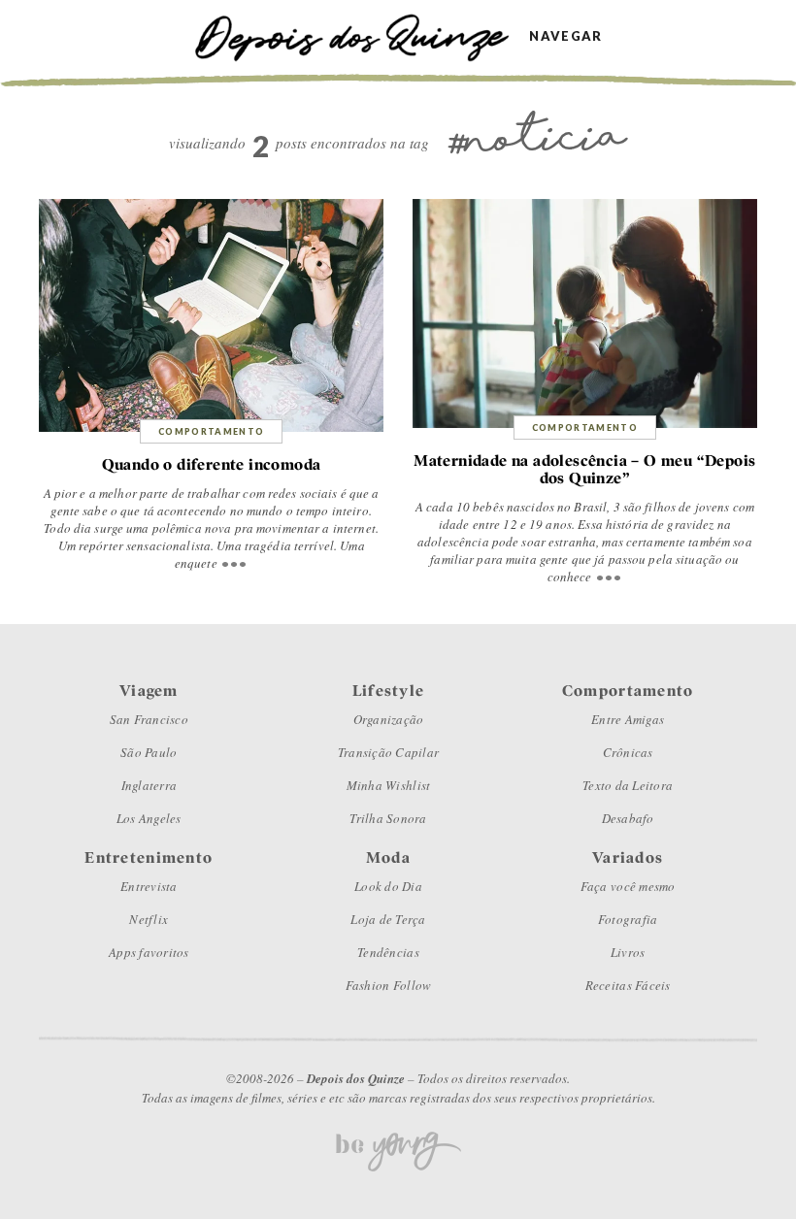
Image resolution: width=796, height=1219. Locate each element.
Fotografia (628, 919)
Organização (388, 719)
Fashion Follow (389, 985)
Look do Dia (388, 886)
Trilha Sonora (387, 818)
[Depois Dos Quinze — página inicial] (361, 35)
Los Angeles (149, 818)
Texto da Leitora (627, 785)
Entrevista (149, 886)
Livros (628, 952)
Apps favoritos (149, 952)
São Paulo (148, 752)
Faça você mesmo (628, 886)
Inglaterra (149, 785)
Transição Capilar (388, 752)
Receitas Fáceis (628, 985)
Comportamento (211, 431)
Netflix (148, 919)
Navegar (565, 36)
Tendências (388, 952)
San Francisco (149, 719)
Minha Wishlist (389, 785)
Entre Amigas (627, 719)
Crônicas (628, 752)
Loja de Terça (387, 919)
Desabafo (628, 818)
